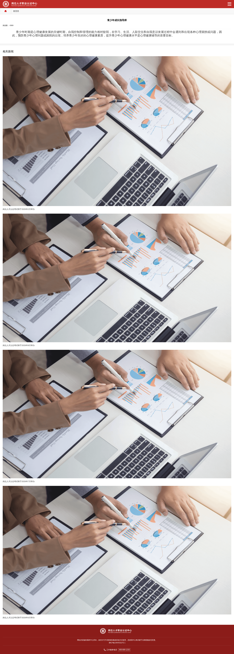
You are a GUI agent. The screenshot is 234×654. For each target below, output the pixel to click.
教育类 (16, 11)
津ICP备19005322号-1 (117, 643)
